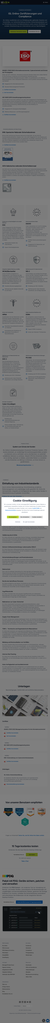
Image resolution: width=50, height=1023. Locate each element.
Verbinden (17, 522)
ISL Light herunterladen (29, 522)
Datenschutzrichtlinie (10, 510)
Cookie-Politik (35, 508)
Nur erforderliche (25, 517)
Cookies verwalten (37, 517)
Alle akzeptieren (13, 517)
